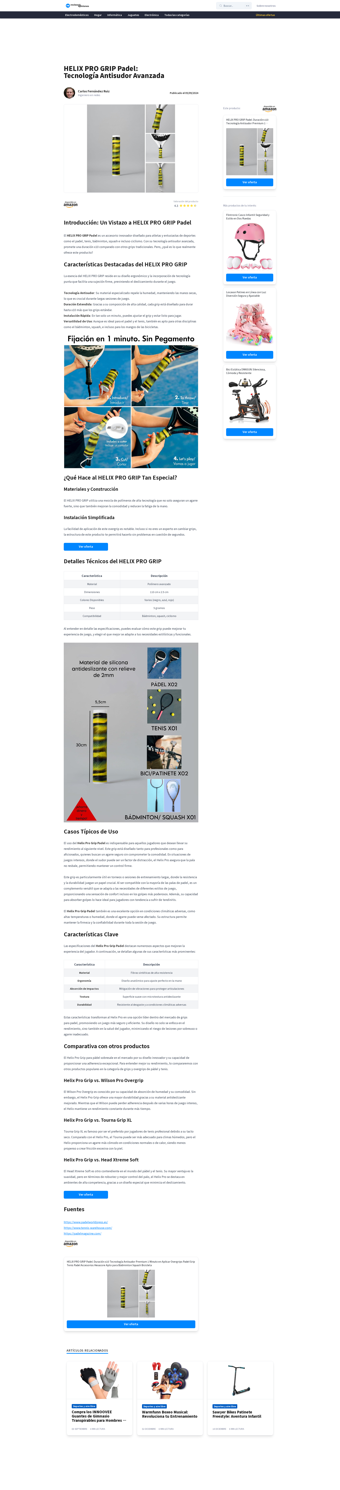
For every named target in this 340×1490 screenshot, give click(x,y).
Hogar (98, 15)
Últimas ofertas (265, 15)
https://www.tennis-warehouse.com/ (88, 1228)
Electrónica (152, 15)
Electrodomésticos (77, 15)
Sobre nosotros (266, 5)
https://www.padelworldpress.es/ (86, 1222)
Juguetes (133, 15)
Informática (114, 15)
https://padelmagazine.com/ (82, 1233)
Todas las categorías (176, 15)
